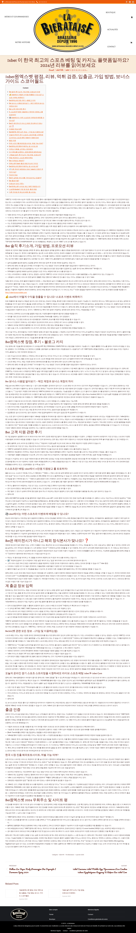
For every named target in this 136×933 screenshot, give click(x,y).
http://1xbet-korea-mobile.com (16, 293)
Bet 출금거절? (14, 181)
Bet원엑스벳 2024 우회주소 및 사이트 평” (23, 166)
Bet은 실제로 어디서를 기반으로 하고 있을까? (25, 178)
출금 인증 (12, 141)
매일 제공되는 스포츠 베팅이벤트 (21, 158)
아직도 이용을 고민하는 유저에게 (21, 149)
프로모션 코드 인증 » (16, 184)
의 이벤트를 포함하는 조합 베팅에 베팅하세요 (25, 152)
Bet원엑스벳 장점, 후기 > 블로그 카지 (22, 100)
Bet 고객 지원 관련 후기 (17, 109)
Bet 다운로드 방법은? (16, 161)
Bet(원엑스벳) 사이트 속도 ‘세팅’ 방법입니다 (24, 186)
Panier (51, 914)
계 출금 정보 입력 (15, 129)
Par (70, 854)
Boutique (52, 919)
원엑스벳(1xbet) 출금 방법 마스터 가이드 (23, 163)
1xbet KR (61, 854)
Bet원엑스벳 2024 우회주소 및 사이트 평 (23, 146)
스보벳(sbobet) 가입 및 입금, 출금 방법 (23, 189)
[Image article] (11, 893)
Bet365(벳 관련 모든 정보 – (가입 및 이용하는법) (26, 132)
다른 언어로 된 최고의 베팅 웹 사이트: (22, 192)
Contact (90, 914)
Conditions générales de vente (98, 919)
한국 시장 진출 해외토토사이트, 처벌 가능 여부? (26, 143)
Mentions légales (93, 909)
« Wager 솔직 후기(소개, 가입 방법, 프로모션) (25, 155)
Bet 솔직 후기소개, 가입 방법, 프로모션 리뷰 (24, 92)
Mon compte (53, 909)
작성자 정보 (13, 175)
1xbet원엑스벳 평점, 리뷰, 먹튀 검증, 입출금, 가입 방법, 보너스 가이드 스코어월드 (31, 893)
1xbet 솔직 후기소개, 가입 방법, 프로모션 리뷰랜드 (73, 891)
